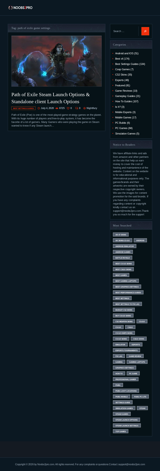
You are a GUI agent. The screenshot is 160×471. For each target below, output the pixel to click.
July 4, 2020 (47, 108)
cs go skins (121, 339)
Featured (120, 85)
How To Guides (123, 101)
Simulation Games (125, 133)
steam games (121, 414)
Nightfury (91, 108)
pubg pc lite (140, 397)
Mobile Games (123, 117)
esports (136, 345)
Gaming (119, 362)
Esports (119, 80)
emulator (120, 345)
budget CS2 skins (123, 310)
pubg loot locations (126, 391)
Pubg (117, 385)
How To (119, 374)
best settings (122, 298)
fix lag (118, 356)
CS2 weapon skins (123, 321)
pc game (133, 374)
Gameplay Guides (125, 96)
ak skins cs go (122, 240)
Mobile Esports (123, 112)
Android (140, 240)
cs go (118, 327)
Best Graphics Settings (127, 287)
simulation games (124, 408)
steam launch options (126, 420)
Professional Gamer (125, 379)
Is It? (118, 106)
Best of (119, 58)
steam (142, 408)
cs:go (142, 321)
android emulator (124, 246)
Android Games (122, 252)
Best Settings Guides (23, 108)
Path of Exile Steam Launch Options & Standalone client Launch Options (50, 98)
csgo (130, 327)
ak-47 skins (120, 235)
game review (135, 356)
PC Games (121, 128)
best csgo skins (123, 269)
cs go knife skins (123, 333)
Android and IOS (124, 53)
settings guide (122, 402)
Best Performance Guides (128, 293)
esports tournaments (126, 350)
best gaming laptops (125, 281)
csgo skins (138, 339)
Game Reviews (123, 90)
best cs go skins (123, 264)
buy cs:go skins (123, 316)
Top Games (120, 431)
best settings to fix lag (127, 304)
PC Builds (120, 122)
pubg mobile (121, 397)
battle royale (122, 258)
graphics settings (124, 368)
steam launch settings (126, 426)
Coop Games (122, 69)
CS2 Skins (121, 74)
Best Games (121, 275)
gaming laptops (137, 362)
